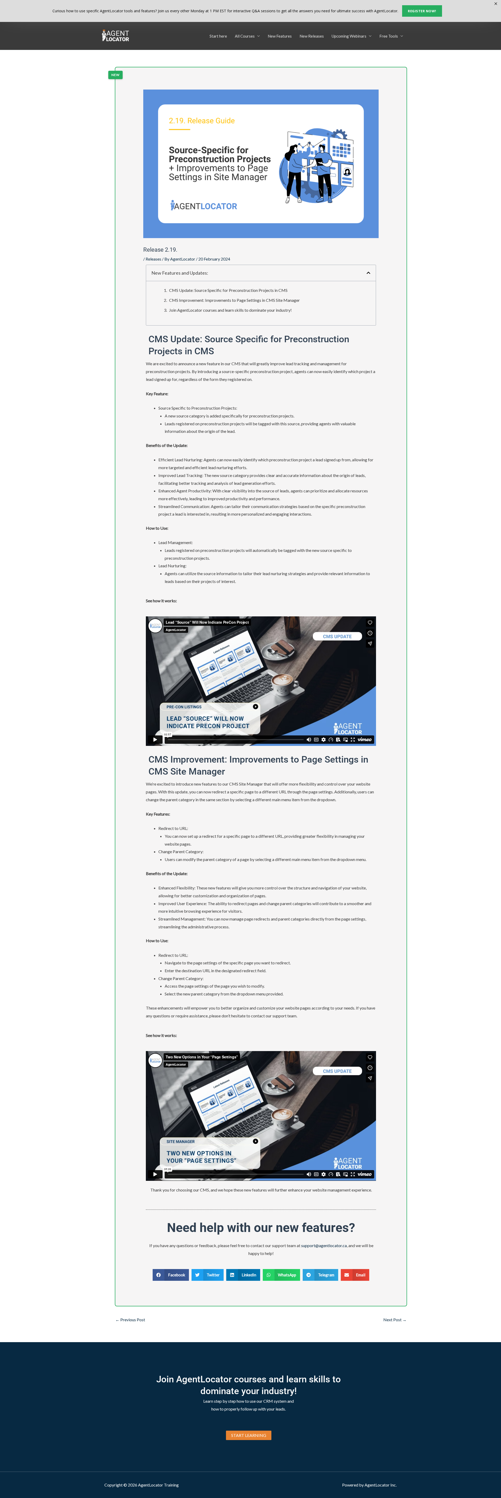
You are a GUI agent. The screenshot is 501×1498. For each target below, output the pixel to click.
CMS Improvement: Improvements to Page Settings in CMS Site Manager (234, 300)
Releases (153, 258)
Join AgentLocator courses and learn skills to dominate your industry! (230, 310)
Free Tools (388, 36)
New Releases (312, 36)
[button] (368, 273)
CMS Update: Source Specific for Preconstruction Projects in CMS (228, 290)
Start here (218, 36)
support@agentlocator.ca (324, 1245)
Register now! (422, 11)
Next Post (395, 1319)
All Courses (245, 36)
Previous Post (130, 1319)
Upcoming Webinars (349, 36)
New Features (280, 36)
